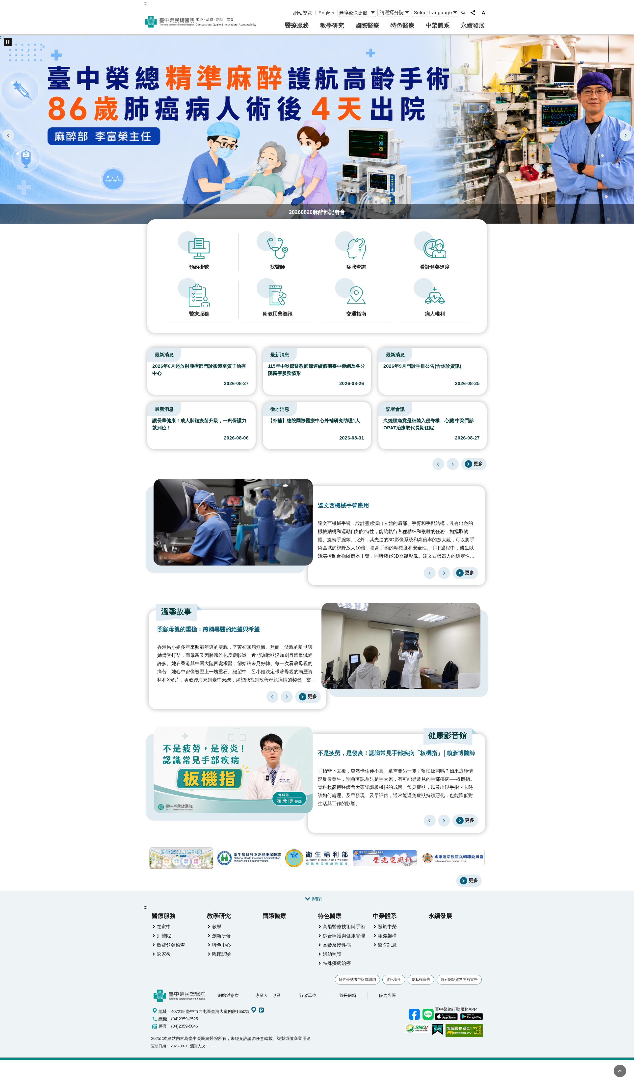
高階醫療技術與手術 (344, 926)
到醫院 (164, 935)
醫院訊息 (387, 945)
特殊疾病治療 (337, 963)
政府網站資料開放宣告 (459, 979)
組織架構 (387, 935)
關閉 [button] (317, 899)
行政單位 (307, 995)
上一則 (8, 135)
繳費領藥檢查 (171, 945)
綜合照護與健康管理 (344, 935)
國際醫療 (367, 25)
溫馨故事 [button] (176, 611)
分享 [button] (472, 12)
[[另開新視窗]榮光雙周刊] (385, 858)
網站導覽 (302, 12)
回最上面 (620, 1071)
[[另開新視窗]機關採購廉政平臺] (181, 858)
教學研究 (332, 25)
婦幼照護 (332, 954)
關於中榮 (387, 926)
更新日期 (158, 1046)
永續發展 (473, 25)
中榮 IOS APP (446, 1016)
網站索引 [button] (463, 12)
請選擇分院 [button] (392, 12)
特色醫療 (402, 25)
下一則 (626, 135)
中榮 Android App (471, 1016)
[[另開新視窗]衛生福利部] (317, 858)
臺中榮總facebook (414, 1014)
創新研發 (221, 935)
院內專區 (387, 995)
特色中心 (221, 945)
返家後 (164, 954)
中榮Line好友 (428, 1014)
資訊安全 (393, 979)
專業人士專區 (268, 995)
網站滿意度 (228, 995)
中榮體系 (437, 25)
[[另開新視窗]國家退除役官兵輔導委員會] (453, 858)
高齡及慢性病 (337, 945)
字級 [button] (483, 12)
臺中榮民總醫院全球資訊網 (200, 22)
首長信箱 (347, 995)
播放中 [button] (8, 42)
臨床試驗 (221, 954)
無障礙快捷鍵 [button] (353, 12)
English (326, 12)
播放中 (150, 354)
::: (145, 2)
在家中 (164, 926)
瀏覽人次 (197, 1046)
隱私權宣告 (421, 979)
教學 (216, 926)
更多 (478, 463)
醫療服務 (297, 25)
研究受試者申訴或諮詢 (357, 979)
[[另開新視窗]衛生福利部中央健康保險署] (249, 858)
